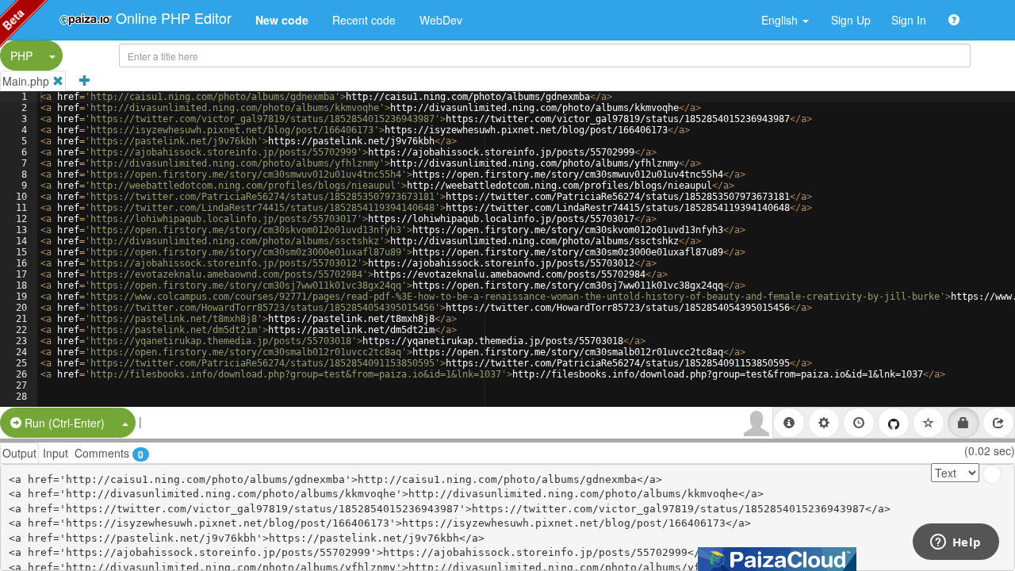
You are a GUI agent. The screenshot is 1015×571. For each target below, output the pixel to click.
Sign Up (851, 20)
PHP (21, 55)
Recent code (364, 20)
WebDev (440, 20)
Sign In (908, 20)
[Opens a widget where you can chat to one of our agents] (955, 543)
